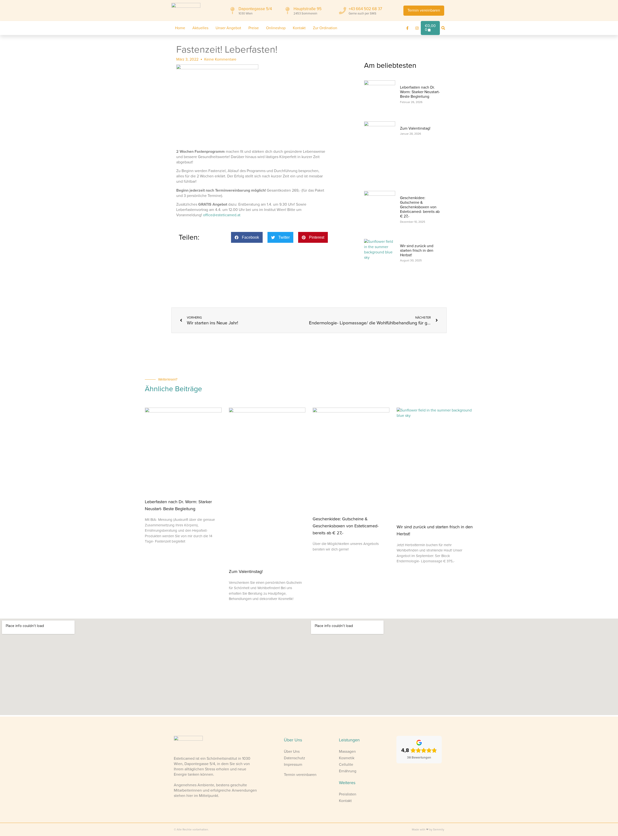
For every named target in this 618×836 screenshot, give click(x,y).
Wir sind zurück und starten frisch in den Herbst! (416, 251)
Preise (253, 28)
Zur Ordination (325, 28)
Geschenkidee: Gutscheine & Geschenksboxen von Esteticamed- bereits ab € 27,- (420, 207)
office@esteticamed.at (221, 215)
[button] (443, 28)
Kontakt (299, 28)
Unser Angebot (228, 28)
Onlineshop (276, 28)
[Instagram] (417, 28)
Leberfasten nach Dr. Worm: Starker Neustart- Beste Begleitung (420, 92)
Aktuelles (200, 28)
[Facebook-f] (407, 28)
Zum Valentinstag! (415, 128)
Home (180, 28)
